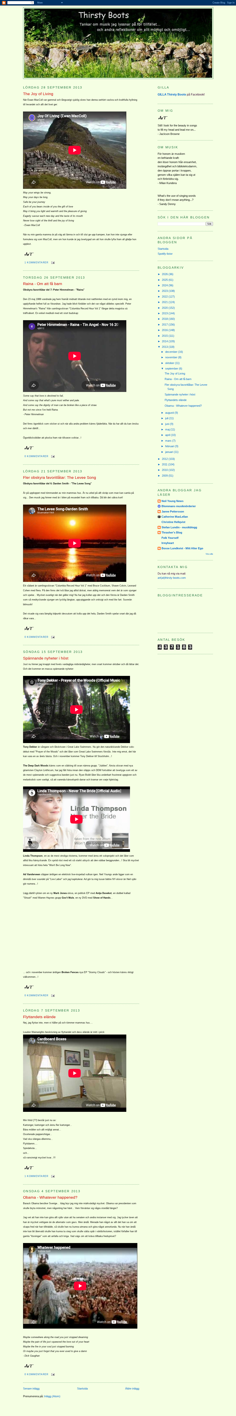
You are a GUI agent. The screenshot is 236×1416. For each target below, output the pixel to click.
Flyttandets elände (39, 1017)
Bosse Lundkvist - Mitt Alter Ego (182, 548)
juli (167, 418)
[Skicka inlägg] (52, 262)
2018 (165, 318)
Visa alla (209, 554)
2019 (165, 313)
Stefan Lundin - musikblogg (179, 527)
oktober (170, 363)
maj (167, 429)
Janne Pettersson (173, 511)
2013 (165, 346)
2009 (165, 475)
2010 (165, 469)
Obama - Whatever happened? (50, 1197)
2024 (165, 285)
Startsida (82, 1388)
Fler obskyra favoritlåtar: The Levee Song (59, 477)
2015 (165, 335)
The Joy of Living (38, 94)
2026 (165, 274)
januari (169, 451)
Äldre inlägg (132, 1388)
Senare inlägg (31, 1388)
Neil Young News (172, 501)
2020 (165, 307)
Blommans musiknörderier (179, 506)
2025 (165, 279)
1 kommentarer (36, 262)
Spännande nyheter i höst (45, 658)
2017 (165, 324)
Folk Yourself (170, 537)
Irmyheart (168, 543)
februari (170, 446)
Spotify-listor (165, 253)
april (168, 434)
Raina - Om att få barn (42, 284)
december (171, 351)
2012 (165, 458)
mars (168, 440)
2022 (165, 296)
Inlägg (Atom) (52, 1396)
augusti (170, 412)
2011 (165, 464)
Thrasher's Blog (172, 532)
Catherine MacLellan (175, 516)
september (172, 368)
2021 (165, 302)
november (171, 357)
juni (167, 423)
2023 (165, 290)
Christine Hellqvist (173, 522)
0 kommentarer (36, 456)
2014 (165, 341)
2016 (165, 330)
